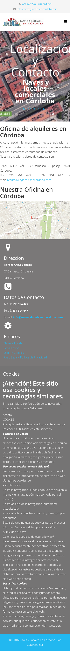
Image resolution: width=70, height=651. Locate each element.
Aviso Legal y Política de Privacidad (25, 357)
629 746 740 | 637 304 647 (37, 4)
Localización (11, 348)
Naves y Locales (14, 343)
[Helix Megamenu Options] (65, 21)
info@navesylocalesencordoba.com (37, 9)
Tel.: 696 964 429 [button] (36, 109)
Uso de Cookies (14, 353)
